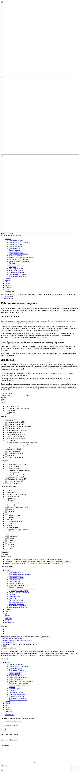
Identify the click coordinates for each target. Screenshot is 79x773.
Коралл (10, 509)
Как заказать (9, 291)
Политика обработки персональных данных (16, 640)
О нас (7, 289)
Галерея (7, 280)
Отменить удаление (28, 718)
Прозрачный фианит (14, 521)
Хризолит (11, 534)
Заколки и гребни (15, 265)
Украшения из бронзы (15, 477)
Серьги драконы (14, 250)
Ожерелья (12, 267)
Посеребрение (12, 473)
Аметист (10, 490)
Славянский (11, 406)
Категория (4, 416)
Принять (4, 659)
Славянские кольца (16, 244)
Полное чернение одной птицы (18, 471)
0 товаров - (7, 233)
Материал (4, 461)
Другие (10, 413)
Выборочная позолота (15, 464)
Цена (2, 399)
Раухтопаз (11, 523)
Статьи (7, 283)
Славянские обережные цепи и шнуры (21, 443)
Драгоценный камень (8, 487)
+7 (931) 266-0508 (7, 296)
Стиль (3, 403)
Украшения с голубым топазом (18, 530)
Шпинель (11, 546)
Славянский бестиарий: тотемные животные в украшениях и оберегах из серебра (33, 559)
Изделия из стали (13, 469)
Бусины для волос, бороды (18, 259)
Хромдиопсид (12, 536)
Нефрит (10, 517)
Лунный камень (13, 515)
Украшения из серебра (15, 479)
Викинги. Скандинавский (16, 408)
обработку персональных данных (43, 655)
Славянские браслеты (16, 246)
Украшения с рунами (15, 447)
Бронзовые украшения (17, 270)
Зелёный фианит (13, 505)
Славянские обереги (16, 241)
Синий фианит (12, 528)
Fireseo (13, 648)
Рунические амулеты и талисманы (21, 257)
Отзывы (8, 285)
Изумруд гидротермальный (17, 507)
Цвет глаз (11, 540)
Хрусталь (10, 538)
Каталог (8, 239)
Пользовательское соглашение (11, 638)
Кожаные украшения (16, 272)
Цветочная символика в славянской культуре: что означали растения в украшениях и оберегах (38, 561)
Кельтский (11, 411)
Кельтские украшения (16, 255)
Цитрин (10, 542)
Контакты (8, 287)
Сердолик (11, 525)
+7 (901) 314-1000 (7, 298)
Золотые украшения (16, 269)
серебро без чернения (15, 475)
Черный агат (12, 544)
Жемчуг (10, 501)
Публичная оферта (7, 642)
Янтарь (10, 548)
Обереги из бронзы (14, 481)
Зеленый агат (12, 503)
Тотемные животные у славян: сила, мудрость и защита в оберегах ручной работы (34, 563)
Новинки (8, 278)
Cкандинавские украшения (17, 430)
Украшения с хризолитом (18, 276)
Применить (5, 552)
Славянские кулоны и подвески (20, 242)
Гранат (10, 499)
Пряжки (12, 263)
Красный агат (12, 511)
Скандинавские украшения (18, 254)
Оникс (9, 519)
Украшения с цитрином (17, 274)
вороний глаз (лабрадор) (16, 494)
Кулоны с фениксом (16, 252)
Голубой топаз (12, 496)
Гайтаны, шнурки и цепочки (19, 261)
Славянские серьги (15, 248)
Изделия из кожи (13, 466)
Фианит (10, 532)
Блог (6, 282)
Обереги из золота (14, 483)
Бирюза (10, 492)
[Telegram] (2, 771)
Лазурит (10, 513)
